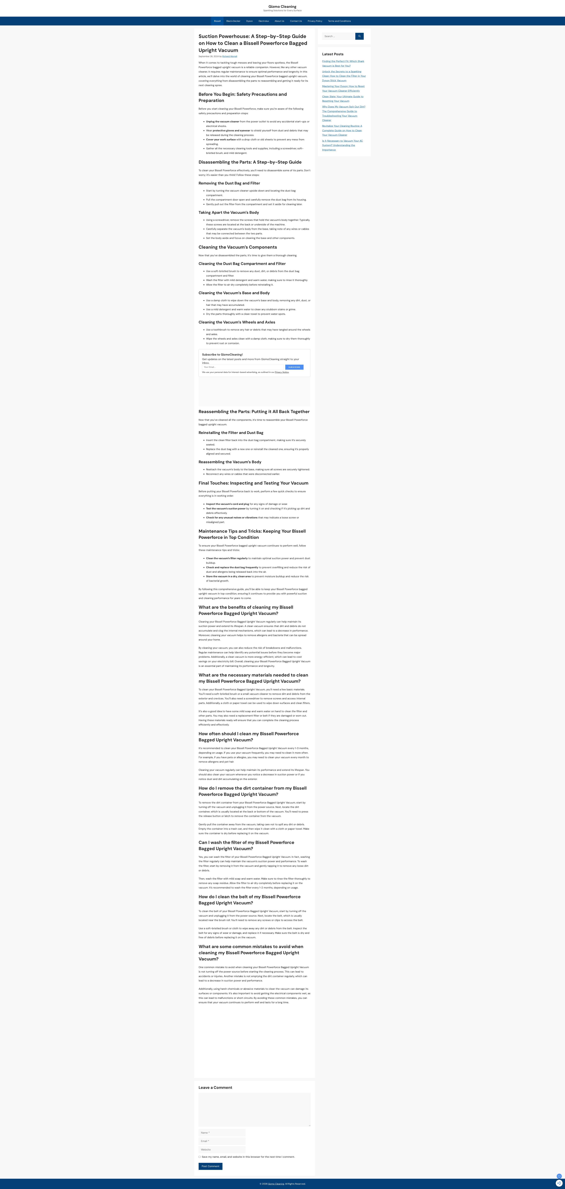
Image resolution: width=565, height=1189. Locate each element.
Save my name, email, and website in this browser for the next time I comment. (248, 1156)
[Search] (359, 36)
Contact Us (296, 21)
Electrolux (264, 21)
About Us (279, 21)
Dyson (249, 21)
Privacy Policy (315, 21)
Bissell (217, 21)
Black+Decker (233, 21)
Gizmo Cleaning (282, 6)
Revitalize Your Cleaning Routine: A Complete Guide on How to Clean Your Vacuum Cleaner (342, 130)
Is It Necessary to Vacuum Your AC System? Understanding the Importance (342, 145)
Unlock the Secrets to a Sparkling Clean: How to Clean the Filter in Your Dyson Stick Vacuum (344, 76)
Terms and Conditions (339, 21)
